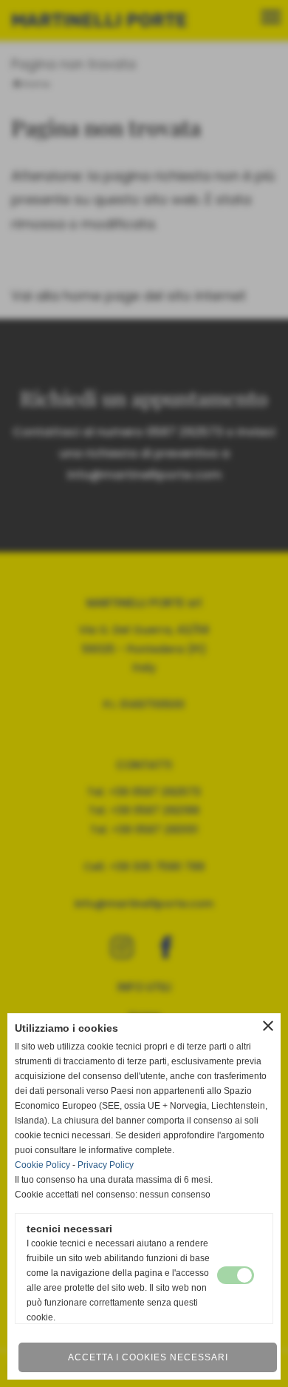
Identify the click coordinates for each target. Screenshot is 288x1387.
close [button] (268, 1026)
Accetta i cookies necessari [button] (148, 1357)
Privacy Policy (106, 1165)
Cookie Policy (42, 1165)
